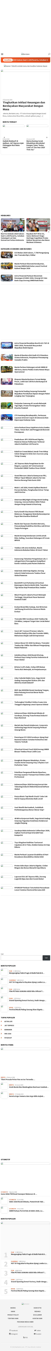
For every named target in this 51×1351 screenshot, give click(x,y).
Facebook (14, 1331)
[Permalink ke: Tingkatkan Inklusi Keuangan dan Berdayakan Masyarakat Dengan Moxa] (25, 83)
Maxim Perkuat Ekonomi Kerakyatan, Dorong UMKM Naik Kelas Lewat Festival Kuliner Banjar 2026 (30, 266)
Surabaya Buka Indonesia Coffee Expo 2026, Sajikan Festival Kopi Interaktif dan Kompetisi (32, 832)
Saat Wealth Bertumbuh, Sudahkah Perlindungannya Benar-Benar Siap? (29, 808)
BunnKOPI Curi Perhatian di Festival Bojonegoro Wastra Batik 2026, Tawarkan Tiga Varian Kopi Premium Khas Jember (31, 585)
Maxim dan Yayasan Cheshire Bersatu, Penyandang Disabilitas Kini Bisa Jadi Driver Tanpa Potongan (32, 526)
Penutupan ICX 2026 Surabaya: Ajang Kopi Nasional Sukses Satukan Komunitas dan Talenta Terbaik (31, 739)
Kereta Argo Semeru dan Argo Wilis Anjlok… (27, 1096)
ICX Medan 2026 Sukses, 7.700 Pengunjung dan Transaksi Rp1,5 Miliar (31, 254)
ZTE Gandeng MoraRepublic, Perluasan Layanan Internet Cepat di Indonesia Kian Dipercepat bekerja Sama (31, 417)
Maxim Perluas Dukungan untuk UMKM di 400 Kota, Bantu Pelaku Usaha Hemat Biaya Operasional (31, 369)
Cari (2, 954)
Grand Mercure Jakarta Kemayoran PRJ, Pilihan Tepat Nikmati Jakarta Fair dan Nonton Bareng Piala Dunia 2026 (30, 477)
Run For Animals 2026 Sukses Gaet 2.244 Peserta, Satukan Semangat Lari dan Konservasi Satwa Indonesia (12, 237)
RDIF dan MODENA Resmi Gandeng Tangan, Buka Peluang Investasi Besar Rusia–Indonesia (31, 692)
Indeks (13, 1308)
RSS (26, 1338)
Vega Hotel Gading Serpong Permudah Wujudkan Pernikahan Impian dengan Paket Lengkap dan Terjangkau (32, 393)
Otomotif (4, 1192)
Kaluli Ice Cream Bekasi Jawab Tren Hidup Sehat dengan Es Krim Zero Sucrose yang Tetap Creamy (31, 453)
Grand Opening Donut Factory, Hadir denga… (27, 1000)
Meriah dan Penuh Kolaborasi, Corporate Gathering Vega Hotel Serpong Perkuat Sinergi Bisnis (31, 727)
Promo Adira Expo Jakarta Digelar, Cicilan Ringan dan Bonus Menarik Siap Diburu (31, 866)
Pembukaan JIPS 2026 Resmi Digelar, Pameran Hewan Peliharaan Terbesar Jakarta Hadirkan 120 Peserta (29, 441)
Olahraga (12, 980)
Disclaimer (37, 1315)
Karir (13, 1311)
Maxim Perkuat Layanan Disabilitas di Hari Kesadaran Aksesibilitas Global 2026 (31, 855)
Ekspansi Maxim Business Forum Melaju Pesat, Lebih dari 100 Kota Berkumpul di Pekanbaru (30, 381)
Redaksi (38, 1311)
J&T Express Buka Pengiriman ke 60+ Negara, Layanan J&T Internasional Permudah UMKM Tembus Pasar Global (29, 465)
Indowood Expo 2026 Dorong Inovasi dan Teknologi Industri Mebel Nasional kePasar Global (31, 786)
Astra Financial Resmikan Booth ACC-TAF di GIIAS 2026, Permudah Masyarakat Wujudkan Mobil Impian (31, 345)
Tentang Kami (13, 1318)
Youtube (38, 1334)
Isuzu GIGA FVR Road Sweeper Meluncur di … (19, 1194)
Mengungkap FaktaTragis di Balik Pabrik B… (26, 973)
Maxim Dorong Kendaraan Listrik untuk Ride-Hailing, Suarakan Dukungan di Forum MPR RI (31, 538)
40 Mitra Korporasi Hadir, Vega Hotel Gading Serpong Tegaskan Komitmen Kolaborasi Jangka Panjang (32, 820)
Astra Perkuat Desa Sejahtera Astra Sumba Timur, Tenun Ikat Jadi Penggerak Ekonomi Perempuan (31, 429)
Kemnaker (8, 1030)
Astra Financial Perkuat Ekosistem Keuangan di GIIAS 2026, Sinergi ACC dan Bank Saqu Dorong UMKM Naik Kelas (30, 278)
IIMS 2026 (7, 1034)
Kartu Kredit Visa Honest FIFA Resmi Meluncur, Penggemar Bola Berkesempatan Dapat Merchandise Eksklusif (32, 513)
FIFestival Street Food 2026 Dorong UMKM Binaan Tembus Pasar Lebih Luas (31, 750)
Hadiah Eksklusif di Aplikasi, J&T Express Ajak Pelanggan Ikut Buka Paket (13, 144)
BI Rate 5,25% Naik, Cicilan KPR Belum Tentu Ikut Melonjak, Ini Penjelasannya (30, 668)
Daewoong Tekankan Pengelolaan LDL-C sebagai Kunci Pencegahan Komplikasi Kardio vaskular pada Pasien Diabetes (31, 561)
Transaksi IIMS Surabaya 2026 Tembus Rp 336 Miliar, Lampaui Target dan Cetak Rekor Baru (32, 621)
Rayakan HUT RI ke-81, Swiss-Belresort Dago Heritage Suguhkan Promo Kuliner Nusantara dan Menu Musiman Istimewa (38, 238)
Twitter (38, 1331)
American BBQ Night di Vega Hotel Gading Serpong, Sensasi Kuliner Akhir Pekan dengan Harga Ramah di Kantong (31, 502)
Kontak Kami (37, 1318)
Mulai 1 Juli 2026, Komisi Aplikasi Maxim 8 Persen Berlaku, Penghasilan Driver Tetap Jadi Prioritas (31, 489)
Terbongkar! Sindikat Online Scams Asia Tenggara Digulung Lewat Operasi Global (31, 703)
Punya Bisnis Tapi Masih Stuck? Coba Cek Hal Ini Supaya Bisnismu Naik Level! (30, 797)
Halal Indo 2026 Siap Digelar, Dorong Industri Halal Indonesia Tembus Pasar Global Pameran (29, 573)
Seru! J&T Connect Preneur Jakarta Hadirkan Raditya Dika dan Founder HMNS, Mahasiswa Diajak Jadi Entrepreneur (31, 633)
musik (11, 1007)
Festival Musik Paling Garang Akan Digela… (26, 1010)
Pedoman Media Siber (25, 1322)
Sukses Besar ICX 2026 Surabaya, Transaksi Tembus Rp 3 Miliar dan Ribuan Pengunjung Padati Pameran (31, 645)
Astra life (8, 1021)
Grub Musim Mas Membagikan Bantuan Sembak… (29, 1087)
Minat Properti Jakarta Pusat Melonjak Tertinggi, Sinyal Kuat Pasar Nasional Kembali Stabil (30, 597)
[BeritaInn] (25, 54)
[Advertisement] (25, 25)
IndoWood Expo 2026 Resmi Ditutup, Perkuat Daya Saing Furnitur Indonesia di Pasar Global (31, 657)
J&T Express (9, 1026)
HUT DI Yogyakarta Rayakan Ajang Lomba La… (27, 982)
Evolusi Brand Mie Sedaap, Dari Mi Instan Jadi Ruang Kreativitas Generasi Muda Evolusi (30, 609)
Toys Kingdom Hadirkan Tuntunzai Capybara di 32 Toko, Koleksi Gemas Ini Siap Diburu (32, 844)
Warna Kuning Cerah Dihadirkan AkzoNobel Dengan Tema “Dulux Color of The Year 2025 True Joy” (35, 145)
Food (11, 998)
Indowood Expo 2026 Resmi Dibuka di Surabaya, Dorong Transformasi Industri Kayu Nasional (30, 715)
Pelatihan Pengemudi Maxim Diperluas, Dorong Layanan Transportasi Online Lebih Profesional (32, 774)
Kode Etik (37, 1308)
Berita (3, 1077)
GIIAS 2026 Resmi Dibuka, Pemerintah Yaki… (27, 1202)
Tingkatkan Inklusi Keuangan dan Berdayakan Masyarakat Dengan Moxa (24, 106)
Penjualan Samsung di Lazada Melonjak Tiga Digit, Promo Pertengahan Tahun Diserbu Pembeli (30, 405)
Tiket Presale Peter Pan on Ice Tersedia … (18, 1079)
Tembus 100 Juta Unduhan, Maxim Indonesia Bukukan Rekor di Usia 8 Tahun (31, 549)
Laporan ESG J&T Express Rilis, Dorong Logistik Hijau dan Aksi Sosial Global (30, 877)
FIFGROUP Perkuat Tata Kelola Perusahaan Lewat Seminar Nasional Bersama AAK (31, 889)
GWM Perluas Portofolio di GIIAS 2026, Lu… (26, 1211)
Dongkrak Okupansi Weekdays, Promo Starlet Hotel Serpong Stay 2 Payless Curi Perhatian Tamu (31, 762)
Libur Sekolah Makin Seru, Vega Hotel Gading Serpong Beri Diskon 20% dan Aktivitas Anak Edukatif (29, 680)
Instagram (14, 1334)
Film (10, 971)
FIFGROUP (8, 1038)
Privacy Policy (13, 1315)
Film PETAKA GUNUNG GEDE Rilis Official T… (26, 991)
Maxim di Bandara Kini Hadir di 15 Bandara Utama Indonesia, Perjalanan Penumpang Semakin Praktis (31, 357)
